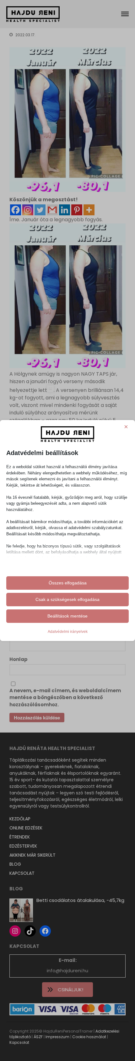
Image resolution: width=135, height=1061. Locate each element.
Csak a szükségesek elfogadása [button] (67, 599)
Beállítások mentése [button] (67, 615)
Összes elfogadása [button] (68, 582)
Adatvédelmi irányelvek (68, 631)
